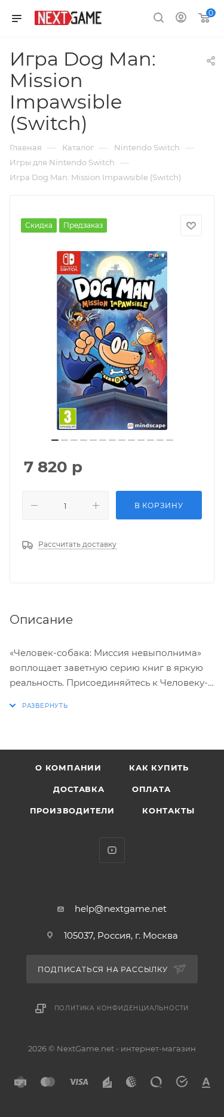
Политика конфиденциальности (121, 1008)
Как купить (159, 767)
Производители (72, 810)
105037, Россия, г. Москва (121, 935)
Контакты (168, 810)
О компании (68, 767)
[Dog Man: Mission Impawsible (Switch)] (112, 340)
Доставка (78, 789)
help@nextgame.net (121, 908)
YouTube (112, 850)
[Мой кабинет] (181, 18)
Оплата (151, 789)
